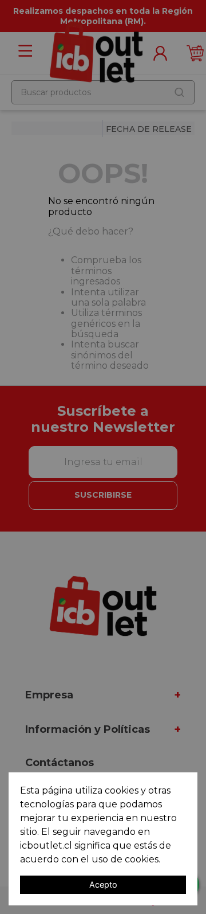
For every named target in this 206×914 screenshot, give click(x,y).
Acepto (103, 884)
